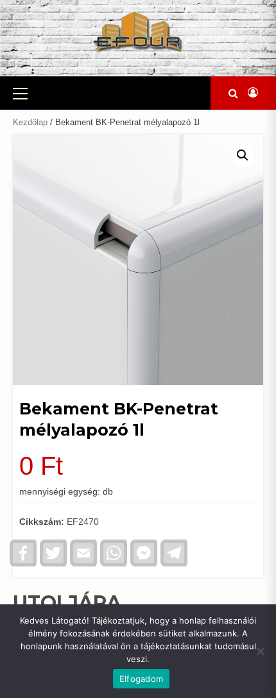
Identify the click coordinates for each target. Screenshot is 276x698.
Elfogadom (141, 679)
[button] (242, 155)
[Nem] (260, 651)
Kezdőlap (30, 122)
